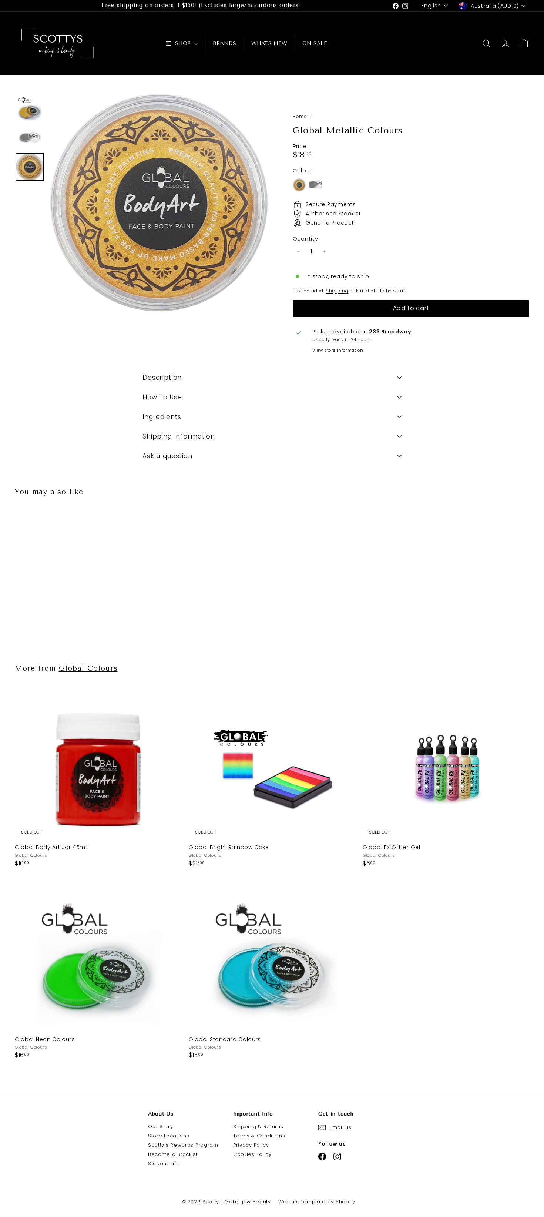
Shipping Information (178, 436)
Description (162, 377)
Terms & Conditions (259, 1135)
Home (300, 117)
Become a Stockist (173, 1154)
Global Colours (88, 668)
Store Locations (168, 1135)
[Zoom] (159, 202)
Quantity (305, 238)
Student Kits (163, 1163)
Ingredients (161, 416)
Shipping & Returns (258, 1126)
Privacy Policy (251, 1145)
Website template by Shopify (316, 1201)
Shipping (337, 291)
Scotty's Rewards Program (183, 1145)
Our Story (160, 1126)
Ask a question (167, 456)
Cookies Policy (252, 1154)
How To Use (162, 397)
